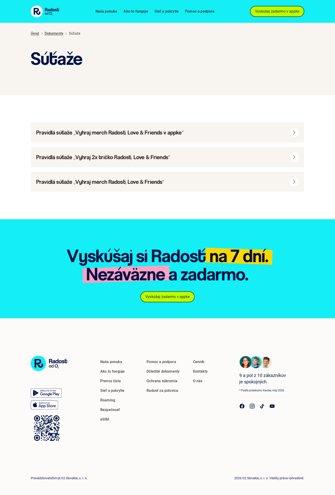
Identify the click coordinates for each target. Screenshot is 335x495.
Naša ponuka (106, 11)
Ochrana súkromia (162, 381)
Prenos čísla (110, 381)
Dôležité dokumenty (163, 371)
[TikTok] (262, 406)
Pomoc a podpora (199, 11)
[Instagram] (252, 406)
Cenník (198, 362)
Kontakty (200, 371)
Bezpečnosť (110, 410)
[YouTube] (272, 406)
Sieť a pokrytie (167, 11)
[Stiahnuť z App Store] (44, 404)
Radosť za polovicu (162, 390)
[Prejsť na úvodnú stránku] (49, 363)
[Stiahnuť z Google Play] (46, 393)
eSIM (104, 419)
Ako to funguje (136, 11)
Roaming (107, 400)
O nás (198, 381)
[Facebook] (242, 406)
